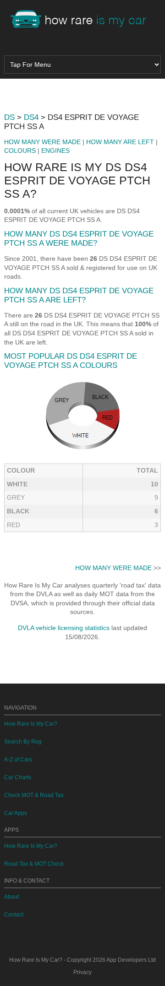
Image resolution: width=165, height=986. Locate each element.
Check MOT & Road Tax (34, 795)
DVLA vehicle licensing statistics (64, 627)
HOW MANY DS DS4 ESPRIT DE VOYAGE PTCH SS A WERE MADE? (79, 239)
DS (9, 117)
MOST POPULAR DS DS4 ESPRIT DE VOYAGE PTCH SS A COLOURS (70, 361)
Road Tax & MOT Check (34, 864)
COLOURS (20, 150)
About (11, 897)
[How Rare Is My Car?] (82, 20)
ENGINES (55, 150)
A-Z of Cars (18, 759)
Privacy (82, 972)
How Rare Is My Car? (30, 724)
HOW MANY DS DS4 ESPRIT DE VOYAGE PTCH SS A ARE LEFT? (79, 295)
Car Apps (15, 813)
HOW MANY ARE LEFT (120, 141)
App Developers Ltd (131, 960)
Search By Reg (23, 741)
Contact (13, 914)
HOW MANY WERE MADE (42, 141)
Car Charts (17, 777)
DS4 (31, 117)
